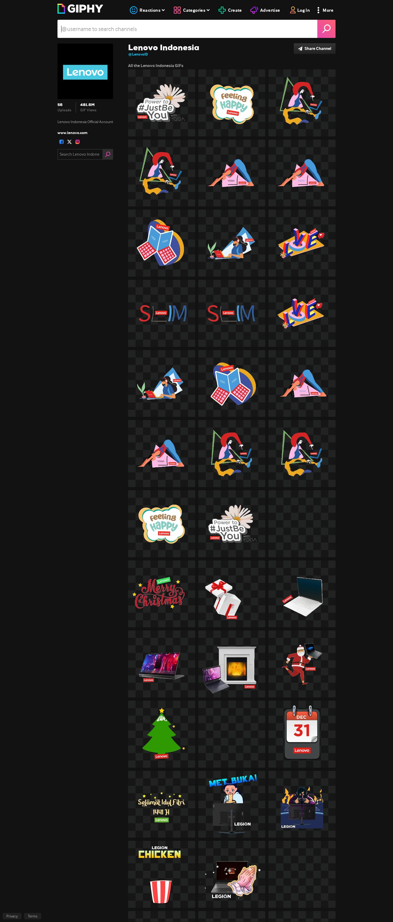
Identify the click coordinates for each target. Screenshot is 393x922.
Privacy (12, 916)
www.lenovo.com (72, 132)
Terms (32, 916)
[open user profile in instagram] (78, 142)
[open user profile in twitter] (70, 142)
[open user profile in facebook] (61, 142)
